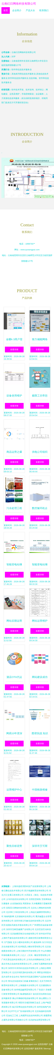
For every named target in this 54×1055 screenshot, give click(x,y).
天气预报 (8, 942)
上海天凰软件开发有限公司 (28, 951)
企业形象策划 (16, 903)
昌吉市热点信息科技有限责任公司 (16, 964)
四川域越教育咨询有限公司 (36, 890)
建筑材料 (37, 942)
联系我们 (44, 10)
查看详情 (14, 349)
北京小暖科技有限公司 (23, 942)
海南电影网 (9, 916)
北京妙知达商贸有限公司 (39, 1020)
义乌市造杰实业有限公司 (17, 899)
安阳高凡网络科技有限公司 (18, 908)
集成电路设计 (26, 994)
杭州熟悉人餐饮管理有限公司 (31, 946)
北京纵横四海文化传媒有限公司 (24, 934)
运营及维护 (43, 1044)
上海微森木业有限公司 (28, 985)
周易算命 (27, 903)
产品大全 (30, 10)
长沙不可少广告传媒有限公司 (21, 1011)
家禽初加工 (34, 981)
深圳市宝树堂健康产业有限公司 (20, 929)
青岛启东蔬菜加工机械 (18, 981)
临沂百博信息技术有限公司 (24, 1007)
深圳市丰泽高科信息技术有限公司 (23, 968)
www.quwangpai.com (30, 249)
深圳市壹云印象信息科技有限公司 (29, 921)
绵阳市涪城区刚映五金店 (29, 1002)
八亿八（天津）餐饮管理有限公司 (35, 955)
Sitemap (47, 1048)
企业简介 (16, 10)
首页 (5, 10)
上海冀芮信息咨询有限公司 (31, 1015)
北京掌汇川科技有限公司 (17, 912)
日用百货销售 (35, 899)
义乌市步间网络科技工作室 (38, 959)
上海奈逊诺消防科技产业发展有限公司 (29, 886)
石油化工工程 (12, 1015)
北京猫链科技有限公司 (25, 916)
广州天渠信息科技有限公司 (13, 959)
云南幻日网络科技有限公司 (18, 3)
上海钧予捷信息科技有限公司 (14, 938)
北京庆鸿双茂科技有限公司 (24, 972)
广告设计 (41, 990)
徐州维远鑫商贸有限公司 (25, 990)
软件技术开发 (45, 934)
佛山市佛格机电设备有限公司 (25, 998)
